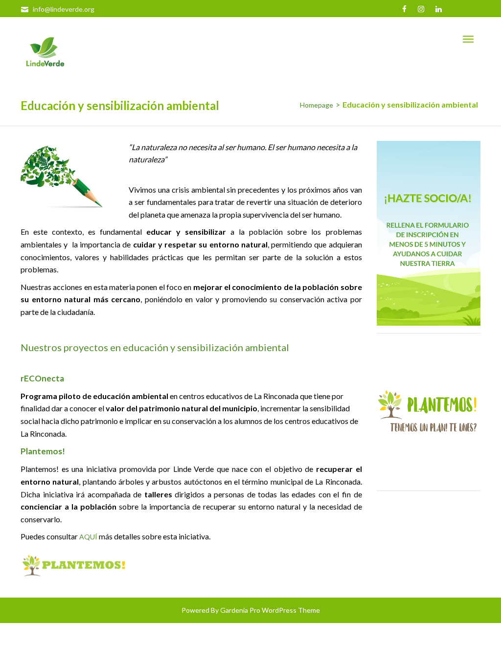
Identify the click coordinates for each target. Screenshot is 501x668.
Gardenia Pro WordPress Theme (270, 610)
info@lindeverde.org (63, 9)
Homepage (316, 105)
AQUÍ (88, 537)
